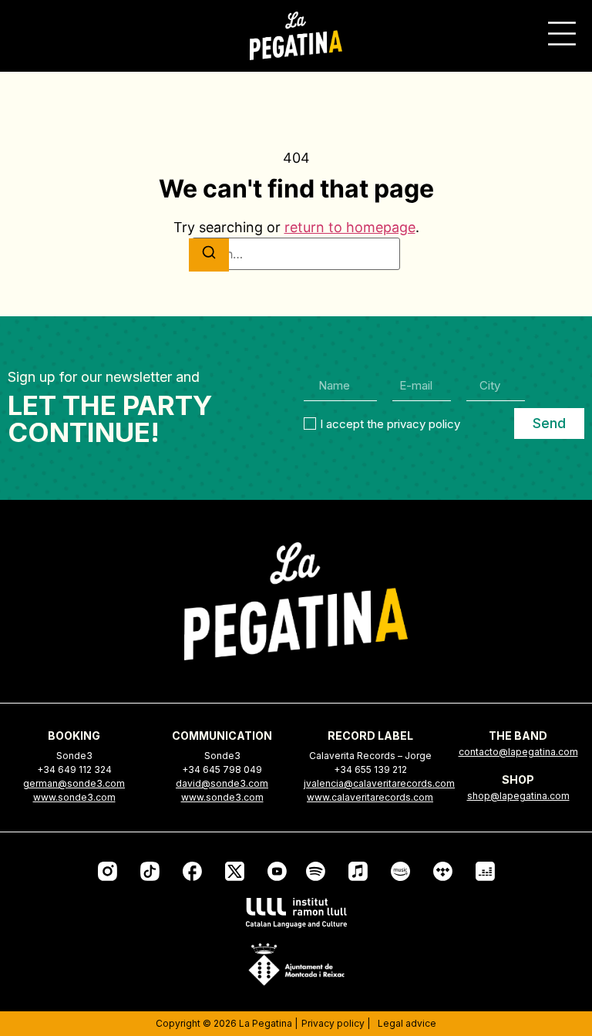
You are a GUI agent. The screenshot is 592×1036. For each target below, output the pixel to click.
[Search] (209, 255)
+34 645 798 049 (222, 769)
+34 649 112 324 (74, 769)
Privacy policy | (335, 1023)
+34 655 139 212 (370, 769)
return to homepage (349, 227)
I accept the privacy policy (390, 423)
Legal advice (407, 1023)
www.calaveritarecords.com (370, 797)
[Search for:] (296, 254)
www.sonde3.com (74, 797)
